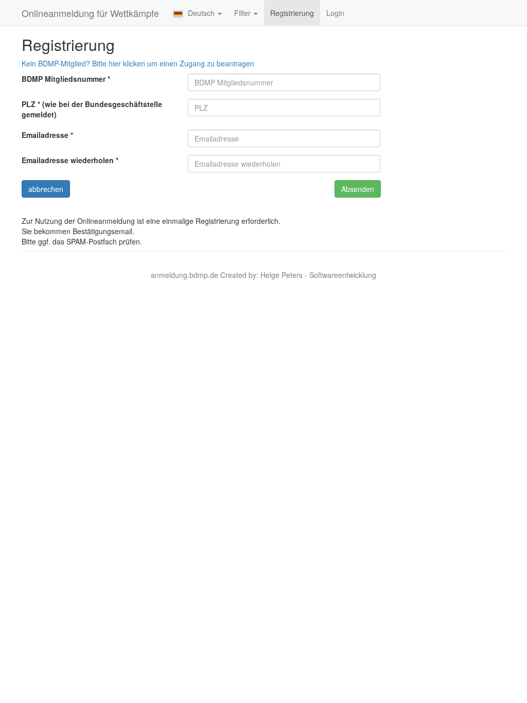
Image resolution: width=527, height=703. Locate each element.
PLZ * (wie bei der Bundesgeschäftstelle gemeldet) (92, 109)
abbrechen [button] (45, 189)
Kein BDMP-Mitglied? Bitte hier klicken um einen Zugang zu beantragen (138, 63)
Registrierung (292, 13)
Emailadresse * (47, 135)
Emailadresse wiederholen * (70, 160)
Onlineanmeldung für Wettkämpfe (90, 13)
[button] (197, 13)
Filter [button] (243, 13)
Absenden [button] (357, 189)
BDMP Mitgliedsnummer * (66, 79)
